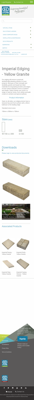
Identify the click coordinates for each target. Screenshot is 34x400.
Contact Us (19, 2)
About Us (4, 329)
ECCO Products (8, 41)
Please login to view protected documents (15, 153)
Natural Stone (7, 28)
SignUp (22, 339)
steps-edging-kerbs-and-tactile (9, 54)
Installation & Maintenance (11, 38)
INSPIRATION (5, 44)
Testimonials (5, 340)
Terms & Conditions (7, 352)
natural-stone (16, 52)
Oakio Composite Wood (10, 34)
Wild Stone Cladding (9, 31)
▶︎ (29, 212)
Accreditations (5, 344)
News (3, 333)
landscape (24, 54)
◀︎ (4, 212)
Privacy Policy (5, 348)
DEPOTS (4, 48)
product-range (5, 52)
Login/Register (6, 2)
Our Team (4, 337)
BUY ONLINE (5, 51)
